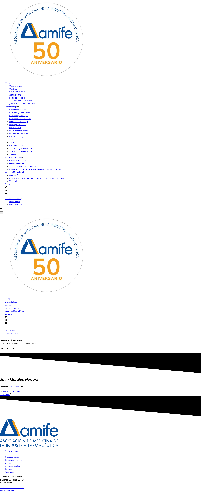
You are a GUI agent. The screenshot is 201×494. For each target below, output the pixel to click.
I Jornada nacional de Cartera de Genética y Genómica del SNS (35, 169)
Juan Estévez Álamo (11, 391)
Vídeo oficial (14, 181)
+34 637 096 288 (7, 491)
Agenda (12, 154)
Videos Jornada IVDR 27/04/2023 (23, 166)
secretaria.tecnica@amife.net (12, 488)
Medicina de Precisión (18, 134)
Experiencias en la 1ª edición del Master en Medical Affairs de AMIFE (37, 178)
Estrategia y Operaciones (19, 113)
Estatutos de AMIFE (17, 98)
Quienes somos (11, 451)
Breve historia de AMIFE (19, 92)
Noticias (8, 140)
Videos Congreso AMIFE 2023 (21, 151)
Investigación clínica (17, 125)
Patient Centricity (16, 137)
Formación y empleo (13, 157)
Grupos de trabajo (12, 457)
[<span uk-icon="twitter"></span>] (6, 187)
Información (14, 175)
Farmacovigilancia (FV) (19, 116)
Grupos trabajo (11, 107)
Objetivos (13, 89)
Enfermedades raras (17, 110)
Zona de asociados (13, 199)
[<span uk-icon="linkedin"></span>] (6, 191)
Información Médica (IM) (19, 122)
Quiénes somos (15, 86)
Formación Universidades (20, 119)
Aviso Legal (9, 472)
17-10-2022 (15, 386)
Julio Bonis (5, 395)
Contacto (8, 184)
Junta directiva (15, 95)
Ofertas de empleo (16, 163)
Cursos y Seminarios (18, 160)
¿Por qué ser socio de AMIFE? (22, 104)
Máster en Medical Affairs (15, 172)
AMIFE (8, 83)
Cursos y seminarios (13, 460)
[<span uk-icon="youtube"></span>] (6, 194)
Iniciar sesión (14, 202)
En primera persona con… (20, 145)
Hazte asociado (15, 205)
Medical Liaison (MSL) (18, 131)
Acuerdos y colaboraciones (20, 101)
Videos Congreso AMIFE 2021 (21, 149)
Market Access (15, 128)
